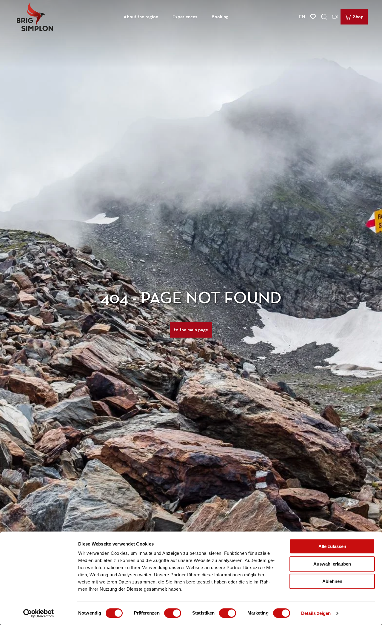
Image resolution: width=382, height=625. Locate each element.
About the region (141, 16)
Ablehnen (332, 581)
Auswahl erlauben (332, 563)
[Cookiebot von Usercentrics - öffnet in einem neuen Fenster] (39, 613)
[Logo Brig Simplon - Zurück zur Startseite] (35, 16)
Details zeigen (316, 613)
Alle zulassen (332, 546)
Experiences (184, 16)
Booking (220, 16)
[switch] (172, 613)
